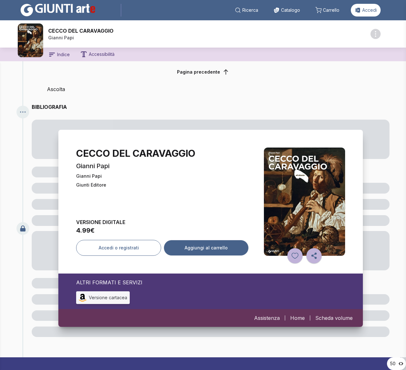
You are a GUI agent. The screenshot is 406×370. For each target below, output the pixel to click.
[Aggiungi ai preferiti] (295, 255)
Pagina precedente (198, 72)
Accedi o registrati (119, 247)
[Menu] (22, 112)
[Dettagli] (375, 34)
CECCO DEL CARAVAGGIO (81, 31)
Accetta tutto (313, 310)
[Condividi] (314, 255)
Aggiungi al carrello (206, 247)
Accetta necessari (313, 327)
